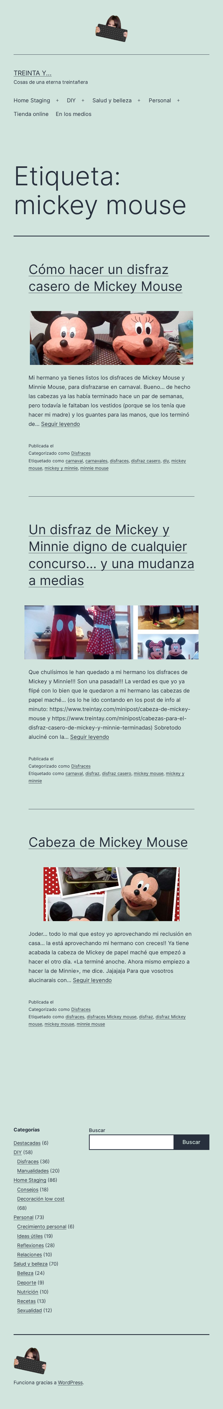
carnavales (96, 460)
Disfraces (81, 453)
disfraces (119, 460)
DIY (71, 100)
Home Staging (32, 100)
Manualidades (33, 1171)
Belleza (25, 1273)
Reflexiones (30, 1245)
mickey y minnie (61, 468)
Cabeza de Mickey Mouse (108, 842)
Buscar (97, 1130)
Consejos (27, 1189)
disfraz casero (145, 460)
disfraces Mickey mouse (112, 1016)
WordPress (70, 1382)
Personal (160, 100)
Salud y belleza (112, 100)
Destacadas (27, 1143)
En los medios (73, 114)
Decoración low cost (40, 1199)
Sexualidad (29, 1310)
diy (166, 460)
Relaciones (29, 1254)
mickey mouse (148, 773)
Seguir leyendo (60, 424)
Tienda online (31, 114)
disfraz (92, 773)
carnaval (74, 460)
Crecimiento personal (41, 1226)
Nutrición (27, 1292)
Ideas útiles (30, 1236)
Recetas (26, 1301)
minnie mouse (94, 468)
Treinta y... (33, 73)
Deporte (26, 1282)
